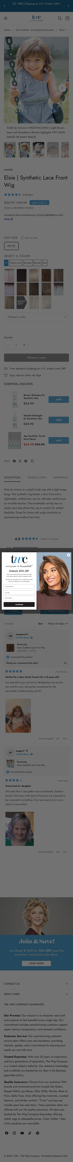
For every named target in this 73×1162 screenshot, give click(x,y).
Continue (19, 604)
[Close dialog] (68, 555)
